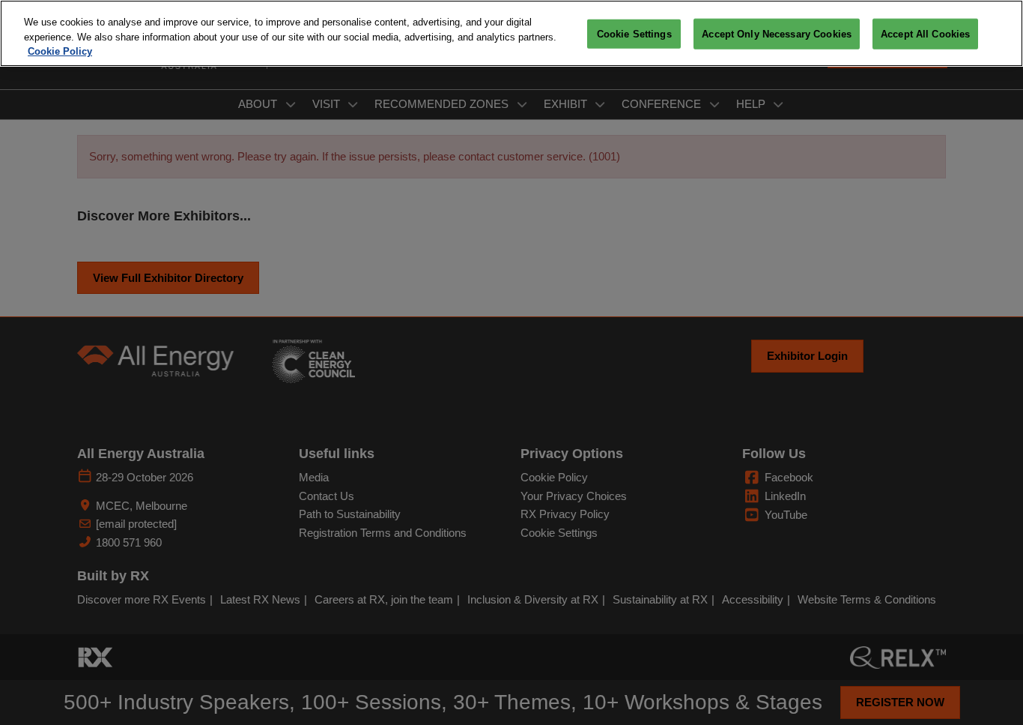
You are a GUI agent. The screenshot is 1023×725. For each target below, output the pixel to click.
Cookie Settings (634, 34)
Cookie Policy (60, 51)
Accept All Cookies (925, 34)
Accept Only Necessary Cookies (777, 34)
